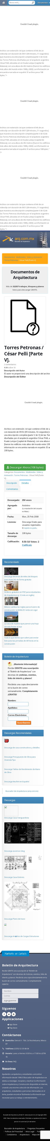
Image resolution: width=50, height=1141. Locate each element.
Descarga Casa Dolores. (14, 877)
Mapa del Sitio (37, 1134)
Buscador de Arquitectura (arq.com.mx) (22, 791)
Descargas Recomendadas (18, 733)
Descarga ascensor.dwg (14, 851)
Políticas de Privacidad (14, 1131)
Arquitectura (24, 1134)
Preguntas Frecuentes (36, 1128)
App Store (13, 1024)
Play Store (13, 1028)
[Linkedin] (14, 1014)
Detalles (25, 483)
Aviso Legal (30, 1131)
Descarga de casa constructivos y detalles (22, 747)
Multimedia (21, 257)
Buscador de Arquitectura (14, 1128)
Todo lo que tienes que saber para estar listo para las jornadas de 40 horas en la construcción (21, 640)
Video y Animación (34, 257)
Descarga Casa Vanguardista (16, 817)
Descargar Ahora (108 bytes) (26, 467)
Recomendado (11, 562)
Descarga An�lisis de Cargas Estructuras (21, 936)
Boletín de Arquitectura (16, 656)
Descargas (9, 800)
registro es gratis (30, 528)
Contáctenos (12, 1134)
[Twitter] (9, 1014)
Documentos (43, 3)
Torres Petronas (11, 260)
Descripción (11, 483)
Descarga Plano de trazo (14, 919)
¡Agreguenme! (10, 1000)
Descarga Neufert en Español (16, 781)
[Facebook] (4, 1014)
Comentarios (12, 489)
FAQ (14, 1061)
